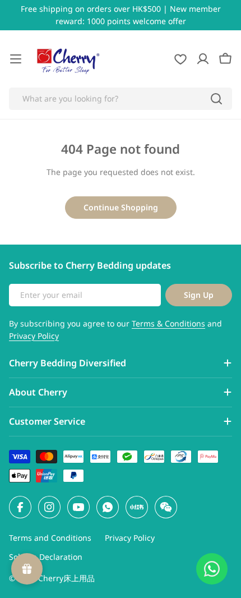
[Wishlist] (180, 59)
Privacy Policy (34, 335)
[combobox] (120, 99)
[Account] (203, 59)
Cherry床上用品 (66, 578)
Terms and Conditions (50, 537)
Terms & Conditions (168, 323)
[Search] (216, 98)
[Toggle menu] (15, 59)
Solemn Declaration (45, 556)
